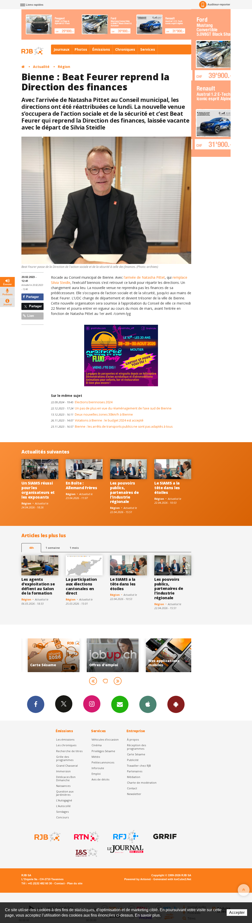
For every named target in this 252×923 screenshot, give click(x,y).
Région (64, 66)
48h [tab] (31, 548)
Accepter (237, 912)
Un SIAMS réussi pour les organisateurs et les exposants (38, 490)
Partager (32, 297)
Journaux (61, 49)
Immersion (63, 771)
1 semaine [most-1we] (53, 548)
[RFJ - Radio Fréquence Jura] (125, 836)
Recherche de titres (69, 751)
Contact (132, 788)
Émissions (101, 49)
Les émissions (65, 739)
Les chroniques (66, 745)
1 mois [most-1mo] (74, 548)
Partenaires (134, 771)
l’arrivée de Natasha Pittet (144, 277)
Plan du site (74, 883)
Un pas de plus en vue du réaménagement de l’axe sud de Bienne (111, 408)
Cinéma (97, 745)
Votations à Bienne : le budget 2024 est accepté (97, 420)
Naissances (63, 785)
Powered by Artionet (137, 879)
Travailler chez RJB (139, 765)
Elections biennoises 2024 (81, 402)
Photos (81, 49)
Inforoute (98, 768)
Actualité (41, 66)
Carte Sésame (136, 754)
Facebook (35, 704)
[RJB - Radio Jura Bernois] (47, 836)
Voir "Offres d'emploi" (80, 655)
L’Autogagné (64, 800)
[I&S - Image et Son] (86, 852)
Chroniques (125, 49)
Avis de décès (100, 779)
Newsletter (134, 793)
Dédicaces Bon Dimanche (66, 778)
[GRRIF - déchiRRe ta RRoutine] (164, 836)
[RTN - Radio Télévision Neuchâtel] (86, 836)
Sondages (62, 811)
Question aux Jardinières (65, 793)
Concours (62, 817)
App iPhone (148, 704)
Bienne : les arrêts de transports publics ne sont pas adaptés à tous (112, 426)
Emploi (96, 773)
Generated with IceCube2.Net (172, 879)
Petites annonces (103, 762)
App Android (176, 704)
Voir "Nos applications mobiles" (139, 655)
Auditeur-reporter (218, 4)
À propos (133, 739)
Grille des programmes (64, 758)
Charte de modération (142, 782)
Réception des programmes (136, 747)
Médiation (133, 776)
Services (147, 49)
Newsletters (119, 704)
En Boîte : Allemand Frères (81, 485)
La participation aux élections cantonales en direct (81, 586)
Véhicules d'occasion (105, 739)
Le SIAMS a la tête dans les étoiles (167, 487)
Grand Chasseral (67, 765)
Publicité (133, 759)
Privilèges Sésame (103, 751)
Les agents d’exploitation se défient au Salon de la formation (38, 586)
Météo (96, 756)
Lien (30, 316)
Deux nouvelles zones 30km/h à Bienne (92, 414)
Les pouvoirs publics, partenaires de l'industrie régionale (124, 492)
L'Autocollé (63, 806)
